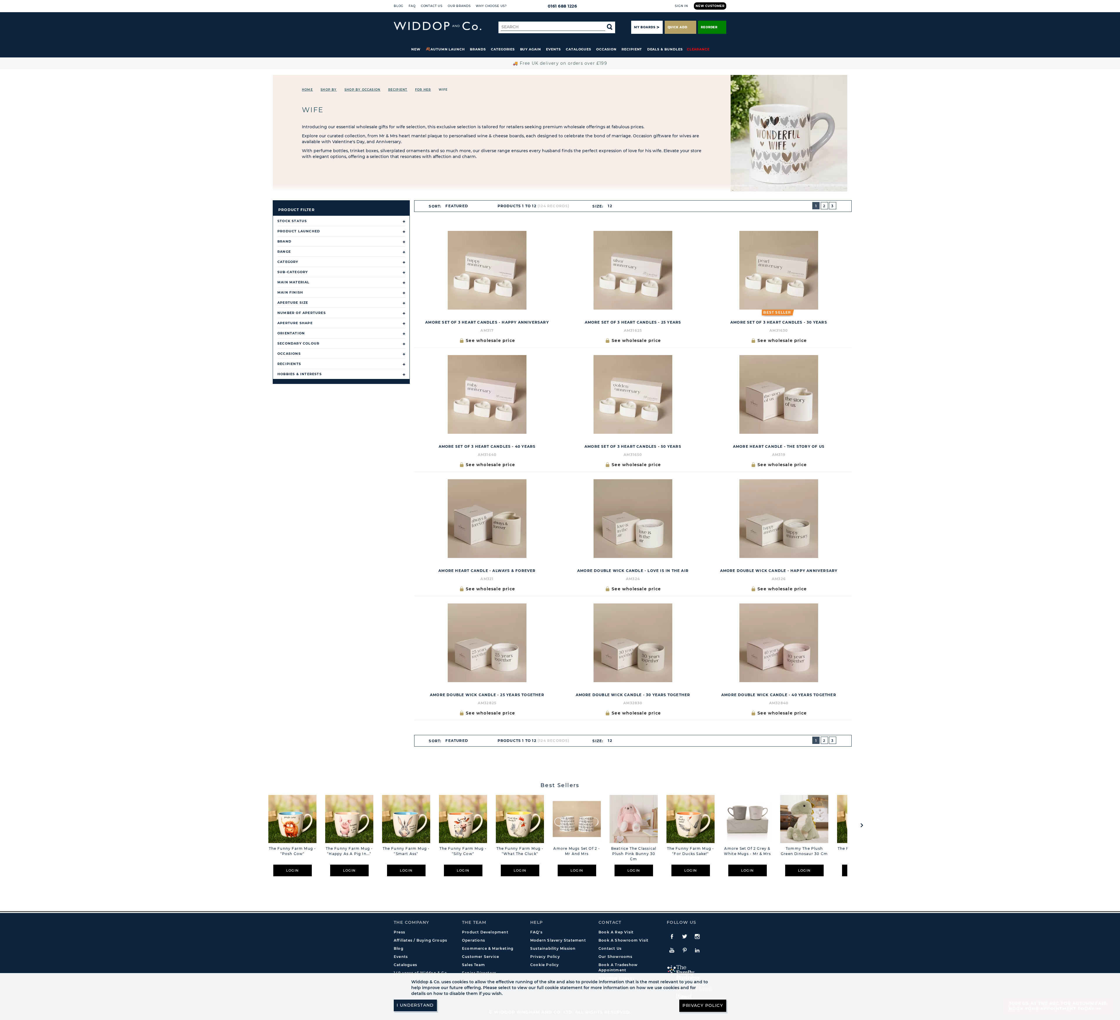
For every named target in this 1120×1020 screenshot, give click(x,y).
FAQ (412, 6)
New (416, 49)
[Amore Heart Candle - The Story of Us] (778, 394)
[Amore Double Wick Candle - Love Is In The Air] (632, 518)
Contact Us (431, 6)
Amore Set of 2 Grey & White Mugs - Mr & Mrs (747, 851)
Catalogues (578, 49)
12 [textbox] (610, 206)
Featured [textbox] (456, 206)
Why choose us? (491, 6)
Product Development (485, 932)
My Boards (644, 27)
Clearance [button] (698, 49)
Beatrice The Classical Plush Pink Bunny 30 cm (633, 853)
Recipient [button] (632, 49)
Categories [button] (503, 49)
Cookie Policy (544, 965)
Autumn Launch (447, 49)
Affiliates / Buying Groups (420, 940)
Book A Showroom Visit (623, 940)
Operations (473, 940)
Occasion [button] (606, 49)
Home (307, 90)
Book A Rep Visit (616, 932)
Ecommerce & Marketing (487, 948)
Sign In (681, 6)
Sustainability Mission (552, 948)
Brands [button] (478, 49)
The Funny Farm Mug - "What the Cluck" (520, 851)
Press (399, 932)
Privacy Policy (545, 956)
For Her (423, 90)
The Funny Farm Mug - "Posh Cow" (292, 851)
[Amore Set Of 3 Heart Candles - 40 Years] (487, 394)
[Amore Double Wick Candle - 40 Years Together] (778, 642)
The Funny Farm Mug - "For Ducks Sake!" (690, 851)
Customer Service (480, 956)
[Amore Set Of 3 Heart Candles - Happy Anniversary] (487, 270)
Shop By (329, 90)
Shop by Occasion (362, 90)
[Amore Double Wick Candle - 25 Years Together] (487, 642)
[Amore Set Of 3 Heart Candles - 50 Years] (632, 394)
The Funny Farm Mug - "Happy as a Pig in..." (349, 851)
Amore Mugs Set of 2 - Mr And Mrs (576, 851)
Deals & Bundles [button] (665, 49)
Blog (398, 6)
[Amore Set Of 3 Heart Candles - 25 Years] (632, 270)
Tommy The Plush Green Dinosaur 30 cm (804, 851)
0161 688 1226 (562, 6)
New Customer (710, 6)
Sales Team (473, 965)
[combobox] (459, 206)
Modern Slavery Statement (558, 940)
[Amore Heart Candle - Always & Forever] (487, 518)
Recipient (397, 90)
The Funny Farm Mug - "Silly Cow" (463, 851)
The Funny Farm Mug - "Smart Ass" (406, 851)
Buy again (530, 49)
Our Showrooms (615, 956)
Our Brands (459, 6)
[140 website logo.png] (437, 26)
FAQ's (536, 932)
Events (553, 49)
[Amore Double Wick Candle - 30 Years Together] (632, 642)
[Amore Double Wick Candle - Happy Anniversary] (778, 518)
